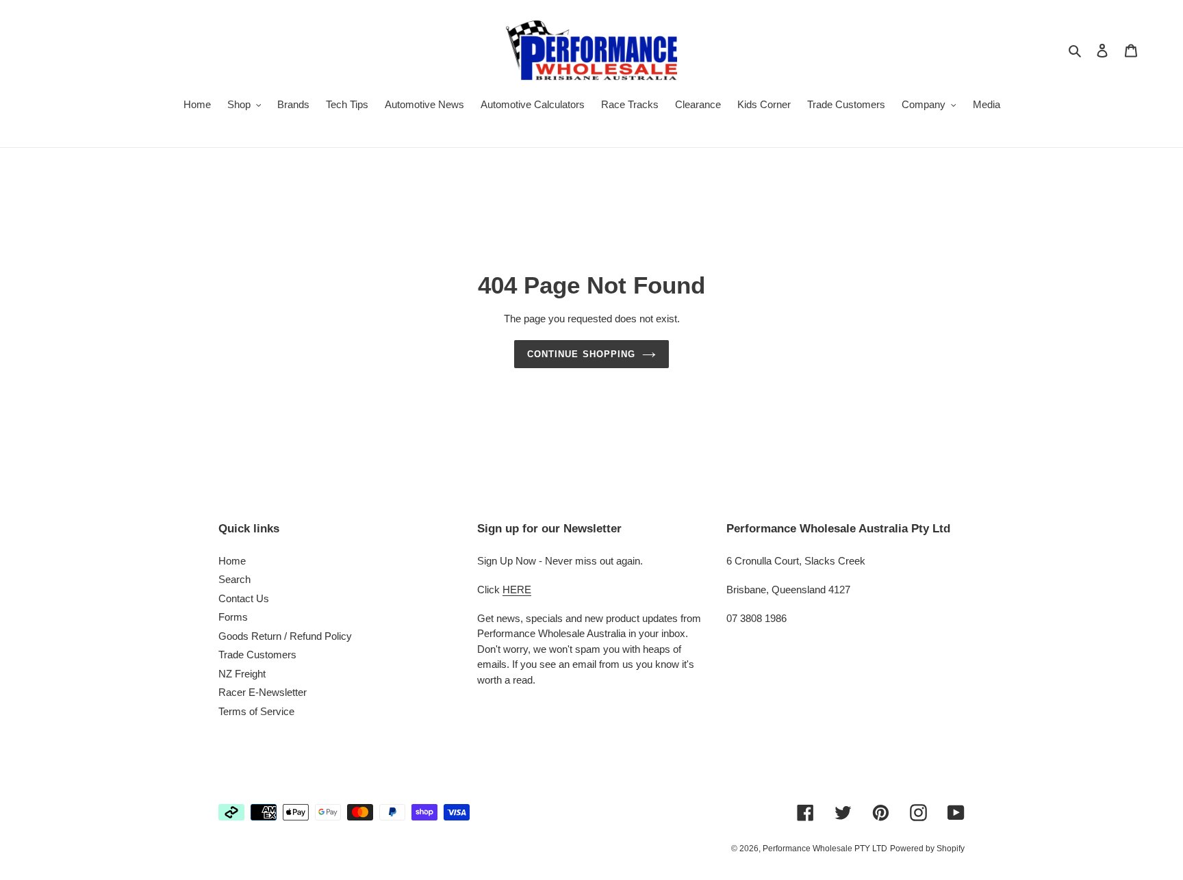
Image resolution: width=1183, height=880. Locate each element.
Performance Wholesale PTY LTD (825, 848)
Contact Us (243, 598)
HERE (517, 589)
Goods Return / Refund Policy (285, 636)
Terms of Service (256, 711)
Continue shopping (581, 354)
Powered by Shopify (927, 848)
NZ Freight (242, 674)
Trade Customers (257, 654)
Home (232, 561)
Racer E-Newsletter (262, 692)
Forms (233, 617)
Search (234, 579)
